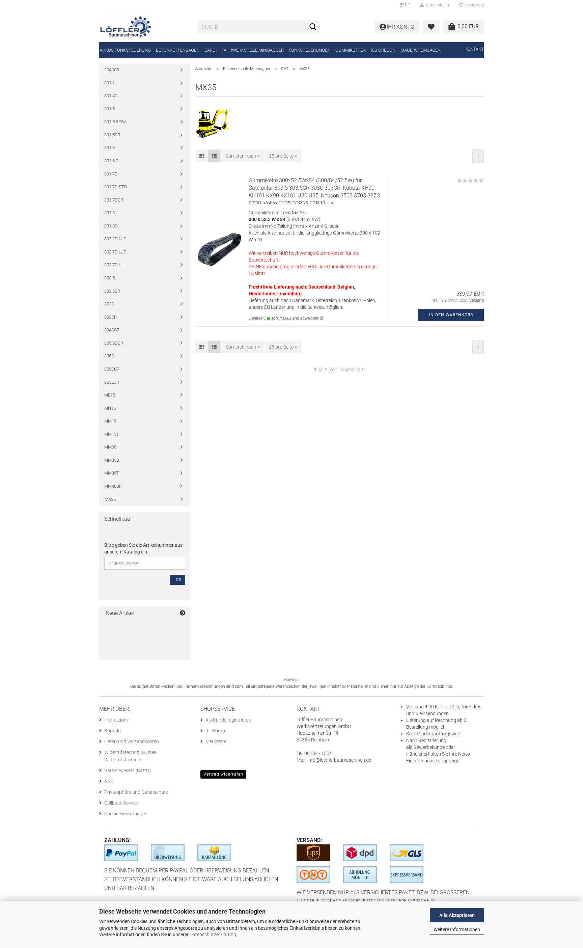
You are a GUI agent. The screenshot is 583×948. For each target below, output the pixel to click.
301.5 (109, 108)
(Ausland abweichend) (303, 318)
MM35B (111, 460)
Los (177, 579)
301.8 (109, 212)
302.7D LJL (115, 264)
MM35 (110, 447)
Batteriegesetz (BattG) (127, 770)
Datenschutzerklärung (213, 934)
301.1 (109, 82)
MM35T (111, 473)
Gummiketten (350, 50)
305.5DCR (113, 343)
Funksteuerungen (309, 50)
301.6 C (111, 160)
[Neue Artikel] (182, 613)
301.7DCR (113, 199)
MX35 (110, 499)
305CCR (111, 369)
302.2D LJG (115, 238)
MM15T (111, 434)
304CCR (111, 329)
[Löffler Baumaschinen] (143, 27)
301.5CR (112, 134)
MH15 (110, 408)
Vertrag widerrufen (223, 774)
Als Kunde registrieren (228, 720)
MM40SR (113, 486)
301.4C (110, 95)
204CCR (111, 69)
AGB (109, 781)
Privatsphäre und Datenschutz (136, 792)
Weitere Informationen (457, 929)
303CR (110, 317)
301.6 (109, 147)
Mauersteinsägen (420, 50)
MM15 (110, 421)
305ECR (111, 382)
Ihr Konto (215, 730)
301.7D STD (115, 186)
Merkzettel (473, 5)
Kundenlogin (436, 5)
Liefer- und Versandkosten (131, 741)
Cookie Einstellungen (125, 813)
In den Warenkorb (451, 315)
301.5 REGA (115, 121)
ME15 (109, 395)
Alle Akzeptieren (457, 915)
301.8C (110, 225)
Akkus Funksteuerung (125, 50)
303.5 (109, 277)
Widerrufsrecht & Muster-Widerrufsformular (130, 756)
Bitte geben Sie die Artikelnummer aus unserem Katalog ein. (143, 548)
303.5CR (112, 291)
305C (109, 355)
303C (109, 303)
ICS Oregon (383, 50)
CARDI (210, 50)
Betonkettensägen (177, 50)
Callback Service (121, 803)
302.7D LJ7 (115, 251)
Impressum (116, 720)
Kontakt (474, 49)
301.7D (111, 174)
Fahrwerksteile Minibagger (253, 50)
